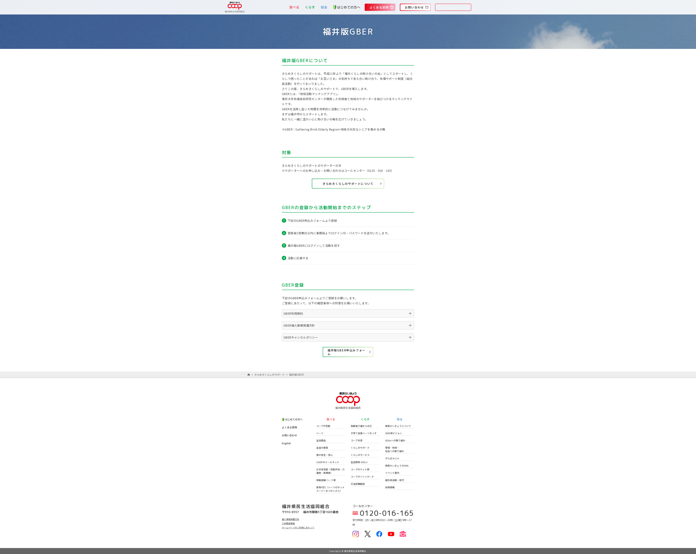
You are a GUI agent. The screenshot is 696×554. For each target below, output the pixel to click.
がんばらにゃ (392, 458)
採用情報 (390, 487)
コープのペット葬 (360, 469)
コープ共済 (356, 440)
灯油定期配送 (358, 484)
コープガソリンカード (362, 476)
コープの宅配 (323, 426)
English (286, 443)
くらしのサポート (360, 447)
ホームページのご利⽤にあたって (298, 527)
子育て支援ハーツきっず (363, 433)
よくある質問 (289, 427)
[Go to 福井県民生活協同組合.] (248, 374)
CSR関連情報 (288, 523)
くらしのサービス (360, 455)
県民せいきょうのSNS (397, 465)
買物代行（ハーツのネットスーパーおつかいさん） (330, 489)
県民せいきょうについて (398, 426)
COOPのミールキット (327, 462)
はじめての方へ (348, 7)
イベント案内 (392, 473)
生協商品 (321, 440)
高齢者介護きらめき (361, 426)
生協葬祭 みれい (359, 462)
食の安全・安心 (324, 455)
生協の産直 (322, 447)
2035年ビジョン (393, 433)
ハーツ (319, 433)
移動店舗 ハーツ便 (326, 480)
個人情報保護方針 (290, 519)
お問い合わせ (289, 435)
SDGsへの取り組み (395, 440)
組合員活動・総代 (394, 480)
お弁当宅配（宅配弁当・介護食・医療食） (330, 471)
